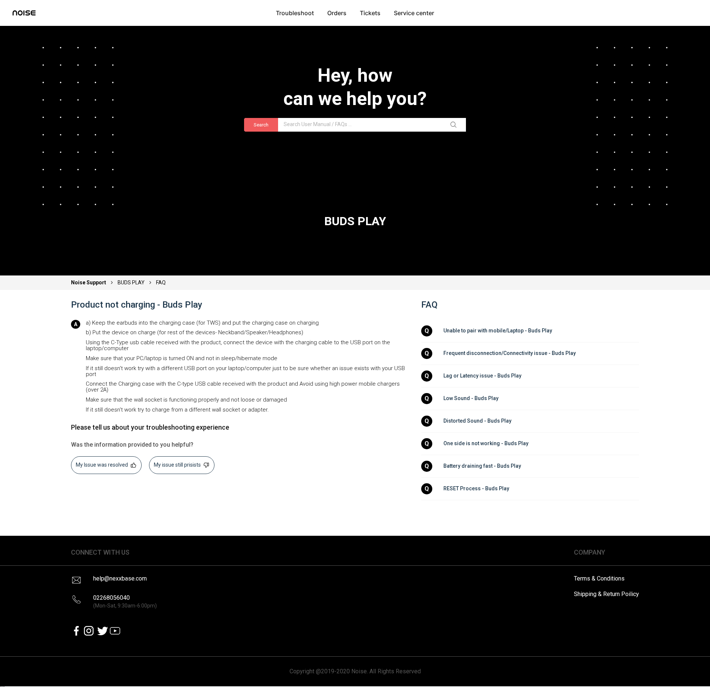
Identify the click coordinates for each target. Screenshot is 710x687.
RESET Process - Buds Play (476, 488)
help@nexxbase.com (120, 578)
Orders (336, 13)
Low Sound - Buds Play (470, 398)
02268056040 (125, 601)
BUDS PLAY (131, 282)
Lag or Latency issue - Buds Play (482, 376)
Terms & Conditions (599, 578)
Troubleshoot (295, 13)
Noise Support (89, 282)
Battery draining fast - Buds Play (482, 466)
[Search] (455, 125)
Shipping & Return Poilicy (606, 594)
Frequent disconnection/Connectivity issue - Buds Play (509, 353)
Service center (414, 13)
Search (261, 125)
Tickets (370, 13)
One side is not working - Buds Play (485, 443)
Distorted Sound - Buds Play (477, 421)
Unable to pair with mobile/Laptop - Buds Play (497, 331)
